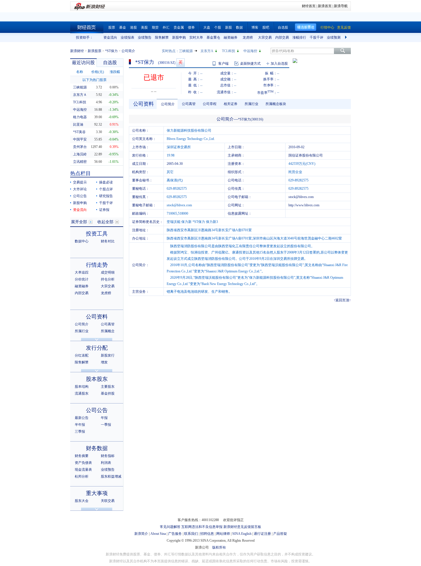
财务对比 (108, 241)
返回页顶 (342, 300)
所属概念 (108, 331)
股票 (111, 27)
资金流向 (110, 37)
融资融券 (230, 37)
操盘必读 (106, 182)
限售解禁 (162, 37)
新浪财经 (77, 51)
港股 (133, 27)
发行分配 (97, 348)
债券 (191, 27)
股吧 (265, 27)
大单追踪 (81, 272)
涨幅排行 (299, 37)
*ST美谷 (79, 132)
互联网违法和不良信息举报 (202, 527)
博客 (254, 27)
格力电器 (80, 117)
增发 (104, 362)
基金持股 (108, 393)
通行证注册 (262, 534)
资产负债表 (83, 463)
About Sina (158, 534)
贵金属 (179, 27)
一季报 (106, 425)
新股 (228, 27)
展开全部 (79, 222)
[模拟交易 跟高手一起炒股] (180, 62)
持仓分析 (108, 279)
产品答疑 (280, 534)
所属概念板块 (275, 104)
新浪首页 (325, 6)
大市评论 (80, 189)
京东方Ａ (80, 95)
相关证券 (230, 104)
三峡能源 (186, 51)
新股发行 (108, 355)
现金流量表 (83, 470)
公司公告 (80, 196)
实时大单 (196, 37)
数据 (239, 27)
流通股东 (81, 393)
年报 (104, 418)
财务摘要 (81, 456)
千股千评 (316, 37)
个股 (217, 27)
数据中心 (81, 241)
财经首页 (309, 6)
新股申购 (179, 37)
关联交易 (108, 501)
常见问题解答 (170, 527)
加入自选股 (279, 64)
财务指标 (108, 456)
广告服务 (175, 534)
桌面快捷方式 (250, 64)
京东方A (206, 51)
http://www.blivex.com (303, 205)
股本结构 (81, 387)
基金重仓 (213, 37)
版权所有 (219, 547)
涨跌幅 (115, 72)
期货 (155, 27)
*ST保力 (111, 51)
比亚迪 (78, 124)
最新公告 (81, 418)
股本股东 (97, 379)
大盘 (206, 27)
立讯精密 (80, 162)
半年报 (80, 425)
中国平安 (80, 139)
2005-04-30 (175, 164)
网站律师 (223, 534)
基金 (122, 27)
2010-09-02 (296, 147)
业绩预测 (334, 37)
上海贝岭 (80, 154)
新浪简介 (141, 534)
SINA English (241, 534)
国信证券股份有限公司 (305, 155)
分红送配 (81, 355)
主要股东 (108, 387)
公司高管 (108, 324)
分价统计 (81, 279)
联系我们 (191, 534)
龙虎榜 (248, 37)
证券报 (104, 210)
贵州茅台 (80, 147)
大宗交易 (265, 37)
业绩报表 (127, 37)
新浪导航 (341, 6)
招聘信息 (207, 534)
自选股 (283, 27)
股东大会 (81, 501)
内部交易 (282, 37)
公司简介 (81, 324)
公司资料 (97, 317)
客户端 (223, 64)
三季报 (80, 432)
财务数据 (97, 448)
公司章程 (210, 104)
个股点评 (106, 189)
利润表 (106, 463)
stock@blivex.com (301, 197)
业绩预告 (145, 37)
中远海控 (250, 51)
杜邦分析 (81, 476)
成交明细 (108, 272)
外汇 (166, 27)
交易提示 (80, 182)
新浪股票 (94, 51)
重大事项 (97, 493)
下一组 (346, 37)
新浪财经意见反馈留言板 (242, 527)
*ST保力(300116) (250, 119)
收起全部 (105, 222)
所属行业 (81, 331)
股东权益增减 (111, 476)
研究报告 (106, 196)
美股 (144, 27)
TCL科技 (228, 51)
